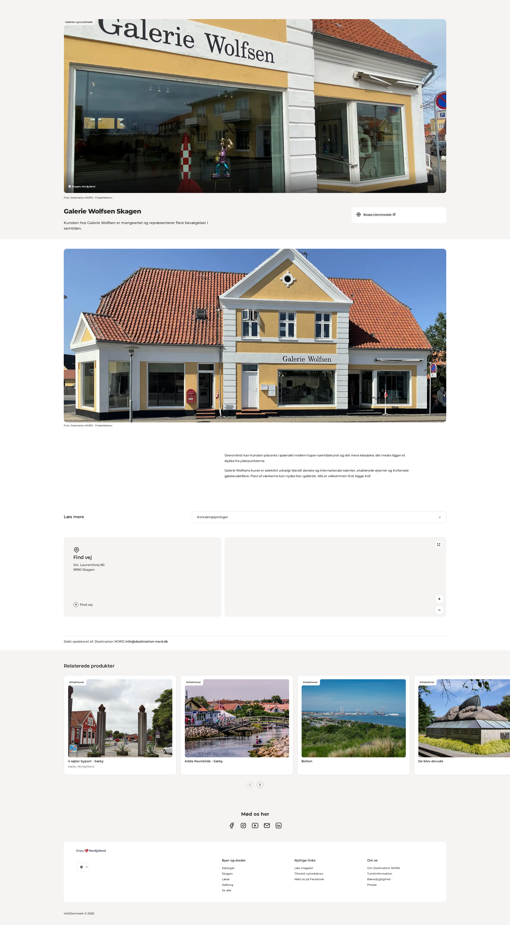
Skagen (227, 873)
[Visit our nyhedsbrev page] (266, 825)
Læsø (226, 879)
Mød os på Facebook (309, 879)
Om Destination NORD (383, 868)
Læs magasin (303, 868)
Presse (372, 885)
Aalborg (227, 885)
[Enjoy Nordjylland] (91, 851)
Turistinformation (379, 873)
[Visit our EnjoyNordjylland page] (255, 825)
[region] (335, 577)
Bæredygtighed (378, 879)
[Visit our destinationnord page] (278, 825)
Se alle (226, 890)
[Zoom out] (439, 610)
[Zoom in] (439, 599)
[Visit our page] (243, 825)
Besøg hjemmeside (377, 214)
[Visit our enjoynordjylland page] (231, 825)
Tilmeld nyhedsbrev (308, 873)
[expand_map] (438, 544)
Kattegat (228, 868)
